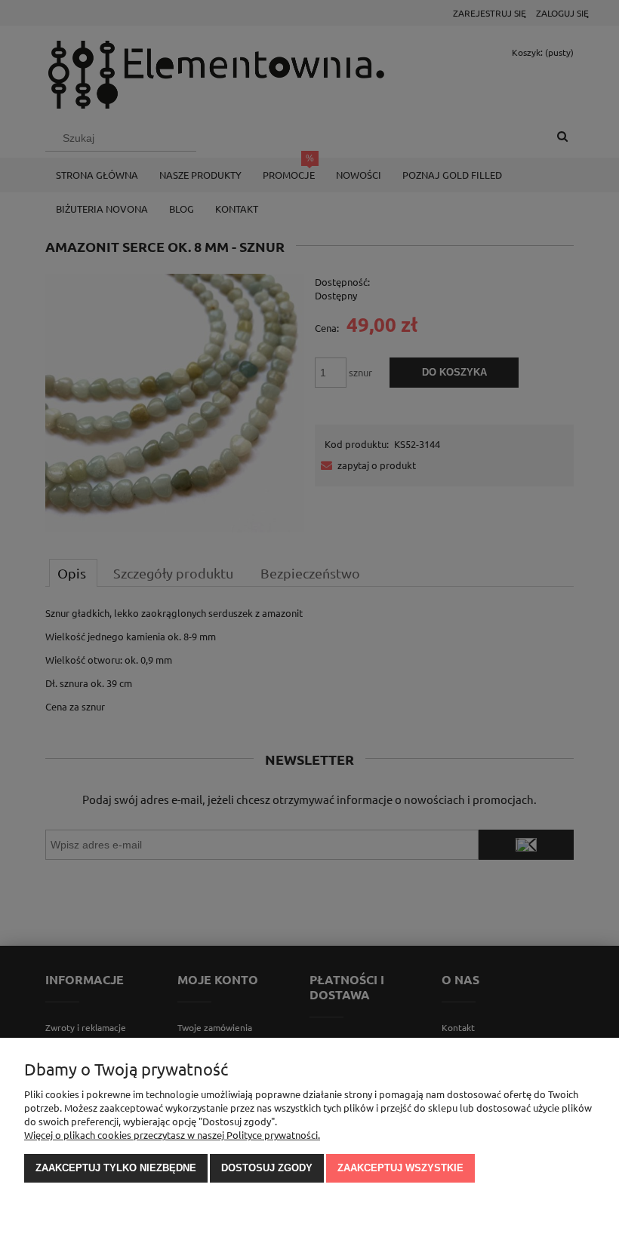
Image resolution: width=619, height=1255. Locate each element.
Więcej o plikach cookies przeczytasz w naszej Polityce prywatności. (172, 1134)
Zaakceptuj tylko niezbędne (115, 1168)
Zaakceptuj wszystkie (400, 1168)
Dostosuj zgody (267, 1168)
